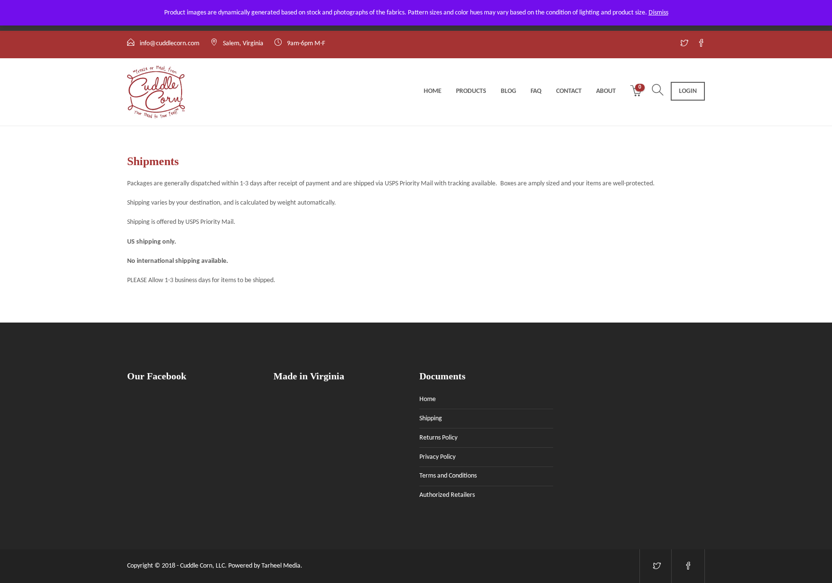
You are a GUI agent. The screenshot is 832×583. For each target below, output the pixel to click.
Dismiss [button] (658, 12)
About (606, 91)
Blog (508, 91)
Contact (569, 91)
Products (471, 91)
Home (433, 91)
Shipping (430, 418)
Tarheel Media (280, 566)
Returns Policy (438, 437)
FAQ (536, 91)
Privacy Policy (437, 457)
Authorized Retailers (447, 495)
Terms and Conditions (448, 475)
